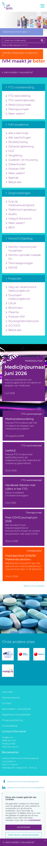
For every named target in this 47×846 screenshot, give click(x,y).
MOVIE (12, 267)
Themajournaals (18, 109)
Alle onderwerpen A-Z (14, 45)
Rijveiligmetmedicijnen (23, 321)
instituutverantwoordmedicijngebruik (22, 781)
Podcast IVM (16, 168)
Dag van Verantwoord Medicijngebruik (22, 288)
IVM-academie (11, 16)
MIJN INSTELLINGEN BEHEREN (23, 835)
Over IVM (7, 692)
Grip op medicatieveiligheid (21, 203)
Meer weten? (16, 113)
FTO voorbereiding (13, 10)
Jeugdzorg (15, 155)
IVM (12, 6)
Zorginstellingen (12, 22)
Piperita (13, 312)
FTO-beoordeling (19, 95)
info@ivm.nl (7, 737)
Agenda (13, 177)
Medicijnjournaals (19, 104)
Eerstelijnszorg (18, 142)
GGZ (11, 150)
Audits (12, 214)
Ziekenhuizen (17, 164)
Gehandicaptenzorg (21, 146)
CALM (12, 303)
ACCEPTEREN (23, 827)
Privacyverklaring (12, 720)
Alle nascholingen (19, 137)
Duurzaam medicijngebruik (19, 297)
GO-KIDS (14, 325)
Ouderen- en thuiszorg (23, 159)
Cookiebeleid (9, 725)
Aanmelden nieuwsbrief (18, 72)
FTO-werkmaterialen (21, 100)
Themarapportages (20, 263)
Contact (6, 703)
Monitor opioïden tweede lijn (24, 256)
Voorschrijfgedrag (13, 27)
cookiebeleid (34, 820)
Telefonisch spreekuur (22, 209)
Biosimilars (15, 307)
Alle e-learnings (18, 133)
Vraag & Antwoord (19, 218)
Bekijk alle (14, 182)
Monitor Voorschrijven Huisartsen (22, 248)
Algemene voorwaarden (16, 714)
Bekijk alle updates (34, 586)
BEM (11, 227)
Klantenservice (11, 697)
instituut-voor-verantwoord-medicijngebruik (25, 787)
